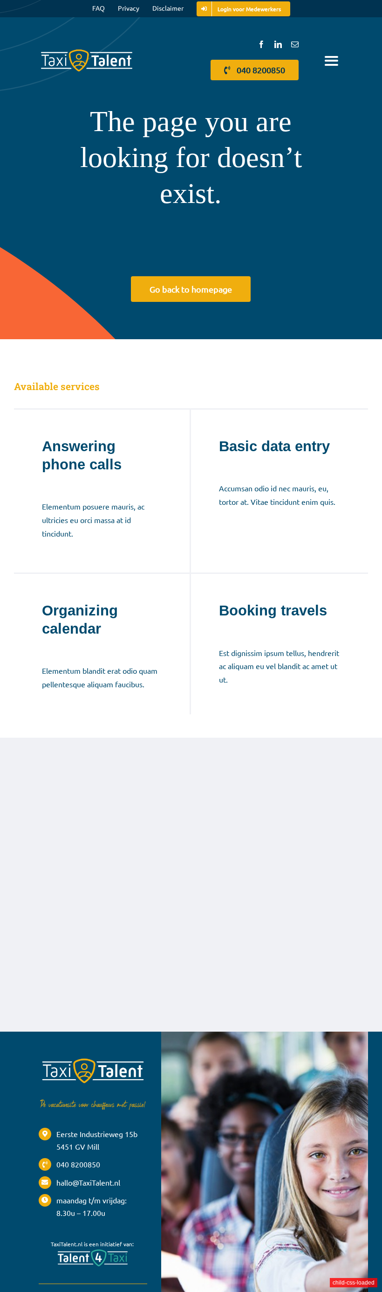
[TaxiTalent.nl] (87, 50)
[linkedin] (278, 44)
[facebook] (261, 44)
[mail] (295, 44)
